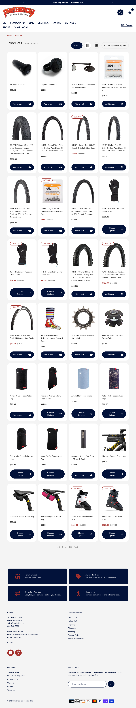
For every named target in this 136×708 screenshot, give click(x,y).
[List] (96, 45)
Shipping (71, 631)
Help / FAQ (72, 621)
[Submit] (111, 684)
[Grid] (87, 45)
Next (76, 547)
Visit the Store (13, 672)
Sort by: (107, 45)
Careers (10, 683)
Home (9, 36)
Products (18, 36)
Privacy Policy (74, 635)
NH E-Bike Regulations (16, 676)
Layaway (71, 624)
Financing (72, 628)
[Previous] (24, 2)
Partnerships (12, 679)
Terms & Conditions (76, 639)
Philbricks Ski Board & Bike (23, 701)
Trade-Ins (11, 690)
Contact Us (72, 617)
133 (70, 547)
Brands (10, 686)
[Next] (111, 2)
